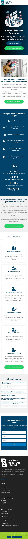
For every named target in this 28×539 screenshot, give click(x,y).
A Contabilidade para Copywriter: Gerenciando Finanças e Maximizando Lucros (13, 383)
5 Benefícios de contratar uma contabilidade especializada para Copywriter (11, 387)
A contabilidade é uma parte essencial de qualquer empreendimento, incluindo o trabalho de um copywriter (13, 392)
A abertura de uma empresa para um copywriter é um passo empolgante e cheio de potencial (12, 403)
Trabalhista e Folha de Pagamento (7, 490)
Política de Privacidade (17, 537)
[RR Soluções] (6, 2)
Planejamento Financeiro (5, 492)
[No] (26, 535)
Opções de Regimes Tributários (8, 395)
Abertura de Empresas (5, 488)
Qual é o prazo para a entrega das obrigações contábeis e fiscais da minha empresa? (13, 399)
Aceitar (8, 537)
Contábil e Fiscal (4, 487)
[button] (14, 383)
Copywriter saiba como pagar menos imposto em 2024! (13, 407)
